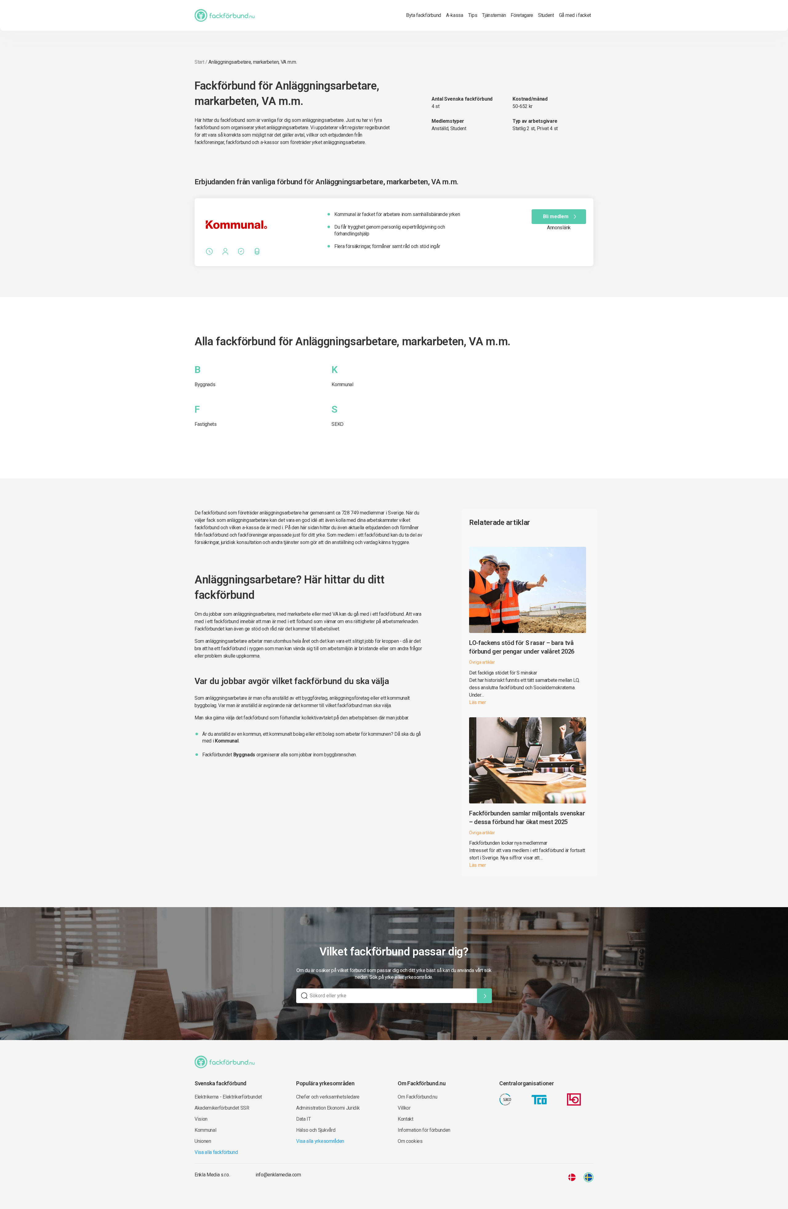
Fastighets (206, 424)
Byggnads (205, 384)
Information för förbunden (424, 1130)
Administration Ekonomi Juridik (328, 1108)
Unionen (203, 1141)
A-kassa (454, 15)
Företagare (522, 15)
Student (546, 15)
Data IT (303, 1119)
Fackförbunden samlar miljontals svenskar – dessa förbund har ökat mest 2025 (527, 818)
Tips (472, 15)
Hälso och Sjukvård (315, 1130)
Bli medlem (556, 216)
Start (199, 62)
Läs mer (477, 702)
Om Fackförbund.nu (417, 1097)
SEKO (338, 424)
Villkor (404, 1108)
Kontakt (405, 1119)
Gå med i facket (575, 15)
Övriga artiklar (482, 662)
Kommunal (342, 384)
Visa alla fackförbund (216, 1152)
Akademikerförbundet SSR (222, 1108)
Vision (201, 1119)
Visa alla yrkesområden (320, 1141)
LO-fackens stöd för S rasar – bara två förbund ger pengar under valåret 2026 (521, 647)
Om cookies (410, 1141)
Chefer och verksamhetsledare (328, 1097)
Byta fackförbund (423, 15)
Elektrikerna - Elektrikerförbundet (228, 1097)
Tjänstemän (494, 15)
